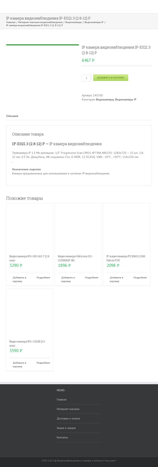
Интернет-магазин (68, 409)
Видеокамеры (105, 99)
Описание (12, 116)
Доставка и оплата (68, 418)
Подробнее (43, 277)
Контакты (62, 437)
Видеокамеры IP (125, 99)
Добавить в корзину (110, 77)
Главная (61, 399)
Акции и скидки (66, 428)
